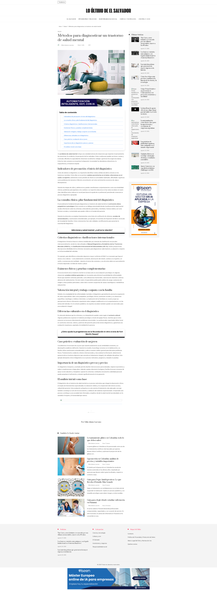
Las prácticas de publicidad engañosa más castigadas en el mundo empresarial (147, 144)
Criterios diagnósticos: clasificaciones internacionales (80, 124)
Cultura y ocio (97, 536)
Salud (59, 31)
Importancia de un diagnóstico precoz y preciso (78, 143)
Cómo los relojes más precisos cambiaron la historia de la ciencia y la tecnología (149, 79)
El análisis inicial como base (72, 147)
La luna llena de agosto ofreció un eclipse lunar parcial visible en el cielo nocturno (149, 111)
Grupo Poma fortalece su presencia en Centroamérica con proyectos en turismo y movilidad (148, 93)
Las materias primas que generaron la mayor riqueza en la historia (147, 67)
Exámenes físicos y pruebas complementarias (78, 128)
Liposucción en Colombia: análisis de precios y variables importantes (103, 460)
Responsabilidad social (100, 547)
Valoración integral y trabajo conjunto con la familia (80, 131)
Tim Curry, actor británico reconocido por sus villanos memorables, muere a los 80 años (148, 41)
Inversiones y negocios (100, 543)
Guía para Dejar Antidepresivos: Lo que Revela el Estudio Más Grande (104, 480)
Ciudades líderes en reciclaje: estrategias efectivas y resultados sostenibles (148, 157)
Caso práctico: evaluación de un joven (75, 139)
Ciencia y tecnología (99, 533)
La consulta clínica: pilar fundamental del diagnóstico (80, 120)
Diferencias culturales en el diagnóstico (76, 135)
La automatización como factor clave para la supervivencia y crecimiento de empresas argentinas (148, 124)
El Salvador (96, 540)
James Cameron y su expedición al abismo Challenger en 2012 (148, 168)
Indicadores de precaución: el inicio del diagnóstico (79, 116)
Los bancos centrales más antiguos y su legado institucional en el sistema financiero (148, 55)
